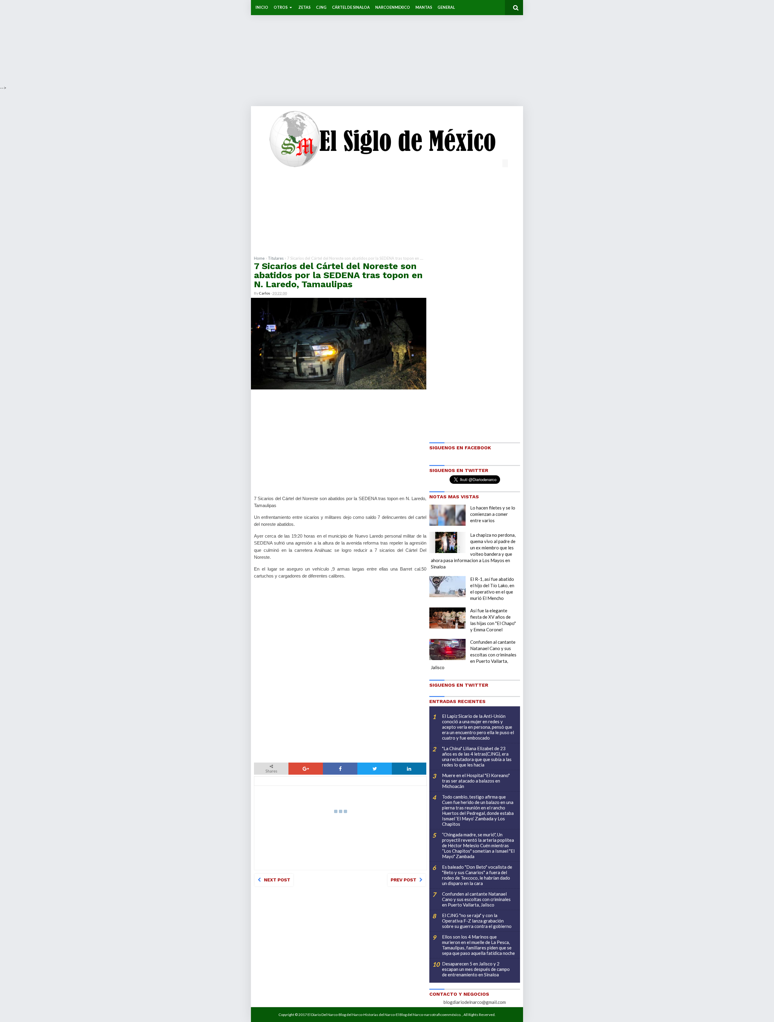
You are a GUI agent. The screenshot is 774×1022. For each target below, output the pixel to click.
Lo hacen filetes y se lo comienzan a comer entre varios (492, 514)
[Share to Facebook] (340, 769)
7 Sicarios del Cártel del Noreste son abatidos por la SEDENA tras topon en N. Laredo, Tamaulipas (338, 275)
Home (259, 258)
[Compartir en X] (374, 769)
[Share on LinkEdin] (409, 769)
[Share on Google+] (305, 769)
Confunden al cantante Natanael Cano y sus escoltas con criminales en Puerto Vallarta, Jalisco (473, 654)
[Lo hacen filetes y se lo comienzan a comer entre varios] (447, 515)
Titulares (276, 258)
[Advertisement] (181, 42)
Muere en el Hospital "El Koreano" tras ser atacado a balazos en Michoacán (476, 781)
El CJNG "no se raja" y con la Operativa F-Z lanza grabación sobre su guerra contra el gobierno (477, 921)
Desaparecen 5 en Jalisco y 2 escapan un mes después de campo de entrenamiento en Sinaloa (476, 969)
